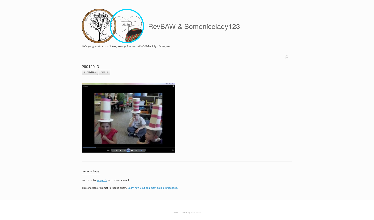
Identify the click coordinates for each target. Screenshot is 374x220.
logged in (102, 180)
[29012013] (128, 151)
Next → (104, 71)
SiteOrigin (196, 212)
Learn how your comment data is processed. (153, 187)
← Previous (90, 71)
